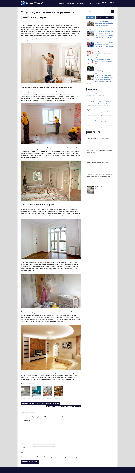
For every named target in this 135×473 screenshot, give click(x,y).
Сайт (22, 452)
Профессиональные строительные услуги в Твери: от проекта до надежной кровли (99, 175)
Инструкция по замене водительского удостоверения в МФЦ (104, 53)
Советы (37, 21)
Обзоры (90, 3)
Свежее (98, 17)
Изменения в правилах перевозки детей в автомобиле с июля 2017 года (104, 69)
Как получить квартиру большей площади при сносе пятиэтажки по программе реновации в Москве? (99, 107)
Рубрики (105, 17)
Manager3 (31, 21)
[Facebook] (113, 2)
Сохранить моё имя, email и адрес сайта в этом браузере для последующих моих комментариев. (51, 457)
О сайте (98, 3)
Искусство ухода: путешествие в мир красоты (100, 138)
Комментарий (25, 420)
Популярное (90, 17)
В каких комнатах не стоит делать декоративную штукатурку (40, 404)
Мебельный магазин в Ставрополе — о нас (101, 188)
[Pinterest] (111, 2)
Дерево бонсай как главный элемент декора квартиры (63, 406)
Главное (61, 3)
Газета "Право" (34, 3)
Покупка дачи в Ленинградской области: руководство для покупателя (99, 121)
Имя (22, 443)
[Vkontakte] (103, 2)
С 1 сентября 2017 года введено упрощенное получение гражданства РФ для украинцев (104, 44)
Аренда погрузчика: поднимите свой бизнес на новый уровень (100, 151)
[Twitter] (105, 2)
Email (23, 448)
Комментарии (81, 3)
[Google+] (108, 2)
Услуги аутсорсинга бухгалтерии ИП (97, 162)
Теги (111, 17)
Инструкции (70, 3)
